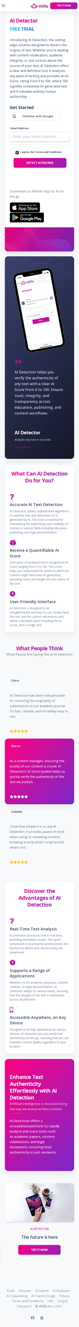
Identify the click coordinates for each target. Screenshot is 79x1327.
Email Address (20, 128)
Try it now (64, 5)
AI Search (42, 1291)
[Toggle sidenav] (3, 5)
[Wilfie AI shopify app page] (41, 1318)
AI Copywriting (16, 1296)
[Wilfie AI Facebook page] (32, 1318)
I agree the (41, 152)
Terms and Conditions (48, 152)
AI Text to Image (43, 1296)
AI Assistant (61, 1291)
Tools (10, 1291)
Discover (25, 1291)
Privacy (64, 1296)
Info (50, 1301)
